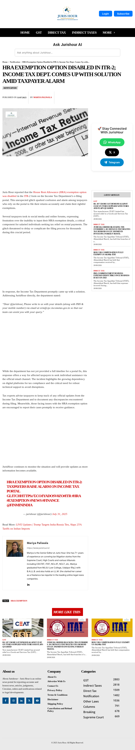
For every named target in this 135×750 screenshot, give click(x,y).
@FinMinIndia (19, 505)
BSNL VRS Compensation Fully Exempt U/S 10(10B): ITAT (109, 253)
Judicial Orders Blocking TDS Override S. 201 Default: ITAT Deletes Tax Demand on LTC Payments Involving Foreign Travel (112, 230)
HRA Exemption (19, 601)
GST (95, 201)
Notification (15, 62)
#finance (50, 500)
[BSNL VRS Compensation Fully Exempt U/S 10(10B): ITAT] (112, 628)
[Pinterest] (120, 95)
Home (5, 62)
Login (105, 13)
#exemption (18, 500)
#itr (67, 496)
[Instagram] (13, 701)
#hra (76, 496)
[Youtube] (37, 701)
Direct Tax (99, 224)
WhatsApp (114, 142)
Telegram (114, 162)
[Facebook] (104, 95)
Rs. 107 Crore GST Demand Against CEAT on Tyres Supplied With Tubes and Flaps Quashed (111, 206)
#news (35, 500)
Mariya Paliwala (42, 97)
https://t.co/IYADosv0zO (41, 496)
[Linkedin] (28, 583)
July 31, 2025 (59, 514)
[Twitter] (112, 95)
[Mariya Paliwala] (14, 563)
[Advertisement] (45, 263)
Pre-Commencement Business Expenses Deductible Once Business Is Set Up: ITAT (111, 275)
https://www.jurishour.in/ (38, 548)
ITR (26, 196)
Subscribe (123, 13)
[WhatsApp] (129, 95)
